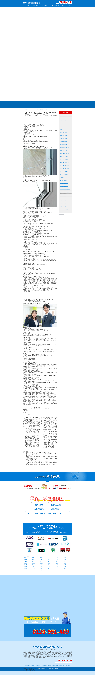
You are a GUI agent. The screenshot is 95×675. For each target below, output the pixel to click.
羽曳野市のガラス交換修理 (64, 177)
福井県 (57, 561)
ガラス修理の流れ (45, 5)
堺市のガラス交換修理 (64, 209)
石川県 (49, 564)
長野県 (25, 563)
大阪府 (25, 561)
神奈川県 (26, 559)
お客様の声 (49, 665)
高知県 (33, 564)
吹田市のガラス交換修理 (64, 203)
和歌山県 (41, 566)
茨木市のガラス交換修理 (64, 183)
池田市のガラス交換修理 (64, 135)
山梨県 (33, 568)
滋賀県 (65, 564)
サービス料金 (27, 5)
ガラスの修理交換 (35, 5)
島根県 (65, 568)
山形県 (25, 566)
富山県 (65, 566)
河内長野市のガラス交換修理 (65, 189)
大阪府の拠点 (65, 112)
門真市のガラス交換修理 (64, 141)
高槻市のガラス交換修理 (64, 144)
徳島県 (33, 570)
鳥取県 (41, 564)
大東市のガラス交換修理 (64, 159)
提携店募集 (53, 665)
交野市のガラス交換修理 (64, 156)
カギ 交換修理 (68, 665)
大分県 (49, 566)
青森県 (65, 563)
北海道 (25, 557)
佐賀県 (33, 566)
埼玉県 (49, 557)
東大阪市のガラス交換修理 (64, 126)
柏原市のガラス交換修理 (64, 138)
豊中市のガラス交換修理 (64, 200)
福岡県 (65, 561)
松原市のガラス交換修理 (64, 171)
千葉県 (57, 557)
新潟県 (41, 570)
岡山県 (49, 568)
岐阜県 (33, 559)
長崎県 (49, 563)
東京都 (65, 557)
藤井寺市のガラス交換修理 (64, 162)
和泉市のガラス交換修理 (64, 180)
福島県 (49, 561)
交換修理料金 (27, 665)
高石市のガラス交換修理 (64, 132)
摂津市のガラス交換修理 (64, 150)
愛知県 (49, 559)
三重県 (57, 559)
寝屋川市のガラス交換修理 (64, 165)
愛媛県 (57, 564)
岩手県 (57, 568)
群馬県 (41, 563)
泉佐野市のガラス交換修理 (64, 168)
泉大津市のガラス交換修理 (64, 147)
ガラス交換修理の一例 (44, 665)
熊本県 (57, 563)
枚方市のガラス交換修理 (64, 117)
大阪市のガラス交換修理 (64, 206)
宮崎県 (57, 566)
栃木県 (41, 568)
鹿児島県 (49, 570)
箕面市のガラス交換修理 (64, 174)
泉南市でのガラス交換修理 (64, 153)
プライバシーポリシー (62, 665)
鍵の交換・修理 (46, 447)
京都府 (65, 559)
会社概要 (68, 5)
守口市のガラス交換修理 (64, 120)
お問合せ (62, 5)
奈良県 (41, 561)
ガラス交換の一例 (54, 5)
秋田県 (33, 563)
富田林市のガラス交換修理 (64, 197)
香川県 (25, 564)
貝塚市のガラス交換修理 (64, 186)
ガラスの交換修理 (32, 665)
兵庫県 (33, 561)
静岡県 (41, 559)
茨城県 (41, 557)
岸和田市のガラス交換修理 (64, 129)
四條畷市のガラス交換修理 (64, 123)
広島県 (25, 570)
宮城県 (33, 557)
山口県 (25, 568)
